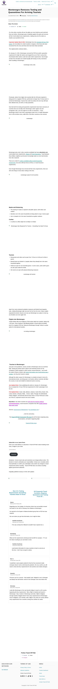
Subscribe (13, 454)
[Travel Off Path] (4, 3)
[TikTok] (28, 676)
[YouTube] (30, 676)
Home (40, 667)
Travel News (42, 676)
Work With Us (42, 679)
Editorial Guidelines (24, 670)
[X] (26, 676)
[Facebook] (23, 676)
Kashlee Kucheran (34, 15)
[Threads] (32, 676)
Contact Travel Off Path (44, 682)
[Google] (21, 676)
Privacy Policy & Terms (25, 667)
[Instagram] (24, 676)
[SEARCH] (55, 3)
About (40, 673)
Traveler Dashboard (43, 670)
